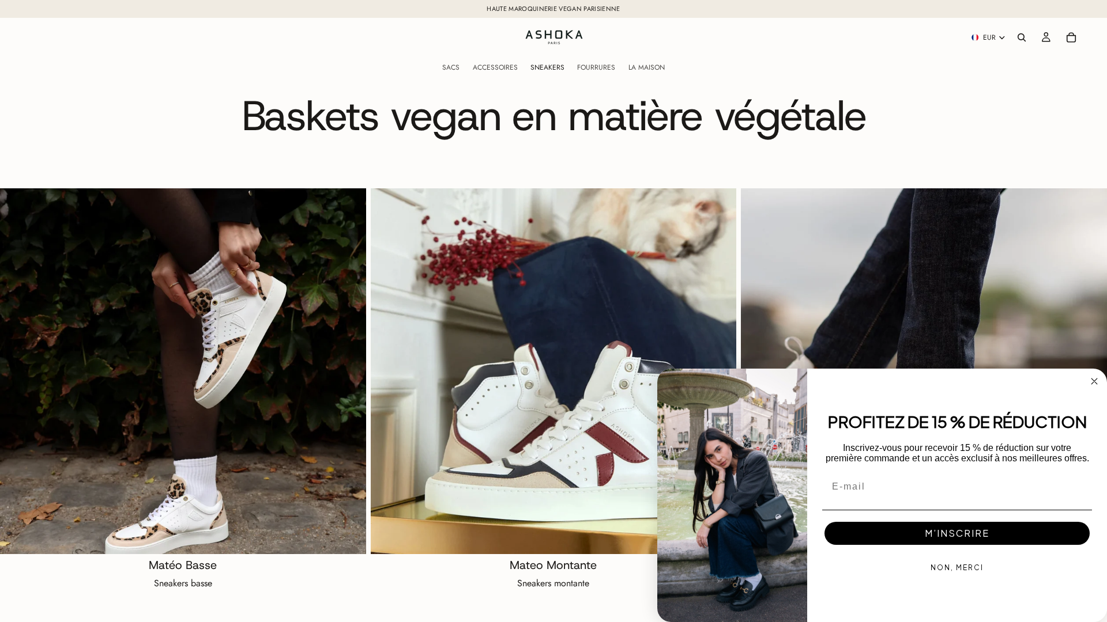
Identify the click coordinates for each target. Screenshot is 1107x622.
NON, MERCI (957, 567)
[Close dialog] (1094, 381)
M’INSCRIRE (957, 533)
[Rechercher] (1021, 37)
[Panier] (1071, 37)
